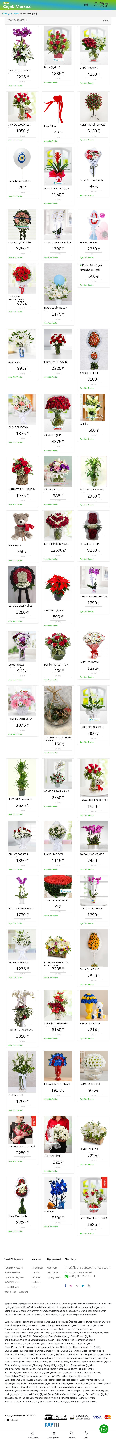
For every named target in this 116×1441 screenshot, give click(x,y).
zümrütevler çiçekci (63, 1361)
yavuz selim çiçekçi (101, 1383)
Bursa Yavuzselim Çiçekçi (36, 1372)
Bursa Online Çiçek (65, 1340)
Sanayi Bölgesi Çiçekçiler (57, 1365)
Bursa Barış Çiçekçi (64, 1401)
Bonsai (29, 1347)
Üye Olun (52, 1267)
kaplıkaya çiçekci (79, 1358)
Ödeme (35, 1272)
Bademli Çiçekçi (31, 1401)
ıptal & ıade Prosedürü (16, 1291)
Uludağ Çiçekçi (65, 1329)
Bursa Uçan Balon (98, 1358)
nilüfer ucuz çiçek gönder (35, 1390)
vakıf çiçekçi (78, 1394)
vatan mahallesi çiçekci (42, 1340)
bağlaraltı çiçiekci (13, 1390)
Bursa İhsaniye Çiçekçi (16, 1325)
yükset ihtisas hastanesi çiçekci (67, 1332)
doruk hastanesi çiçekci (16, 1369)
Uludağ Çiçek (11, 1350)
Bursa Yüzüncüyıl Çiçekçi (46, 1347)
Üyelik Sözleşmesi (14, 1277)
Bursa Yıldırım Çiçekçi (15, 1376)
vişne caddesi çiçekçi (62, 1383)
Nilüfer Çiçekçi (12, 1387)
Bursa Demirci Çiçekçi (48, 1350)
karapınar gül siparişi (32, 1365)
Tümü (105, 20)
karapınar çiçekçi (81, 1390)
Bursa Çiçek (46, 1401)
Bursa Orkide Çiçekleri (59, 1394)
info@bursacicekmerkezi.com (88, 1267)
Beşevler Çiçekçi (30, 1329)
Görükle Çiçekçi (13, 1365)
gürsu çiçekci (91, 1387)
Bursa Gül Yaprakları (57, 1376)
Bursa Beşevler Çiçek (17, 1358)
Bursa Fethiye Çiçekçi (97, 1394)
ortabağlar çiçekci (36, 1376)
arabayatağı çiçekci (39, 1369)
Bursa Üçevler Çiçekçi (73, 1321)
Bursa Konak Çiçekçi (15, 1354)
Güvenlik (36, 1277)
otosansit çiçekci (99, 1390)
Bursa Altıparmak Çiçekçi (61, 1343)
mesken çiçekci (62, 1358)
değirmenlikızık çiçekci (80, 1376)
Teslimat (36, 1282)
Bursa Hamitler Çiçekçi (16, 1343)
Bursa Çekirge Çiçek (85, 1401)
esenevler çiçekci (49, 1387)
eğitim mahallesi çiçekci (71, 1387)
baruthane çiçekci (84, 1343)
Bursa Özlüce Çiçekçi (100, 1361)
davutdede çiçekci (30, 1387)
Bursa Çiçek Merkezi (10, 14)
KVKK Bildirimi (12, 1282)
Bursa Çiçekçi (81, 1361)
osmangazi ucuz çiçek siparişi (63, 1379)
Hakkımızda (38, 1267)
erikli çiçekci (11, 1394)
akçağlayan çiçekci (85, 1340)
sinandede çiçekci (38, 1343)
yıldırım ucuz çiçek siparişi (64, 1398)
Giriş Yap (104, 3)
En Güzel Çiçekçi (13, 1372)
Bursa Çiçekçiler (13, 1321)
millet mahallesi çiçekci (66, 1325)
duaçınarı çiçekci (28, 1350)
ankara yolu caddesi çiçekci (36, 1398)
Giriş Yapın (52, 1272)
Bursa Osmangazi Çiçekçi (18, 1361)
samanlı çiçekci (96, 1350)
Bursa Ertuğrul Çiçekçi (82, 1369)
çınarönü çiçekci (12, 1329)
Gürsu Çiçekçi (40, 1394)
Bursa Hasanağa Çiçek (41, 1358)
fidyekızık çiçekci (13, 1398)
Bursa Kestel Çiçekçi (81, 1336)
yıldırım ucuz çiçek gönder (63, 1372)
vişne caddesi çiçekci (15, 1336)
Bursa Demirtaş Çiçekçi (89, 1372)
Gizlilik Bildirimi (12, 1272)
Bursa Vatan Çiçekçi (59, 1336)
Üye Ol (103, 6)
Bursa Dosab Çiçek (14, 1347)
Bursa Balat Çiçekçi (37, 1379)
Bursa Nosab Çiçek (60, 1369)
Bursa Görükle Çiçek (15, 1332)
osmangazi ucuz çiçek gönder (96, 1354)
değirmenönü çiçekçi (32, 1321)
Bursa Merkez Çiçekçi (90, 1347)
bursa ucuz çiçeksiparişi (68, 1354)
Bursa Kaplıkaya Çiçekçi (98, 1321)
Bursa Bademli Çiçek (15, 1379)
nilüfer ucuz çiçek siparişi (41, 1325)
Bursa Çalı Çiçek (13, 1401)
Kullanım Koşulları (14, 1267)
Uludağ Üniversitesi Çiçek (74, 1350)
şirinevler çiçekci (48, 1329)
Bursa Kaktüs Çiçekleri (82, 1365)
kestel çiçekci (25, 1394)
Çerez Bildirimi (12, 1287)
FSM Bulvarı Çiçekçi (37, 1336)
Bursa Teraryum (86, 1398)
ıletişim (35, 1287)
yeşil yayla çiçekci (83, 1329)
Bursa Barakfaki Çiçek (39, 1383)
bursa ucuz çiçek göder (91, 1325)
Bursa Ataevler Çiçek (61, 1390)
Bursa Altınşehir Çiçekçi (96, 1332)
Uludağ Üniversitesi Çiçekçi (41, 1354)
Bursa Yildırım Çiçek (42, 1361)
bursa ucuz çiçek (52, 1321)
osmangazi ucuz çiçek (15, 1383)
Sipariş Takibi (54, 1277)
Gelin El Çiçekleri (69, 1347)
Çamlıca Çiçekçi (82, 1383)
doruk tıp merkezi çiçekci (17, 1340)
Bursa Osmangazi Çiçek (91, 1379)
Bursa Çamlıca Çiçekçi (38, 1332)
